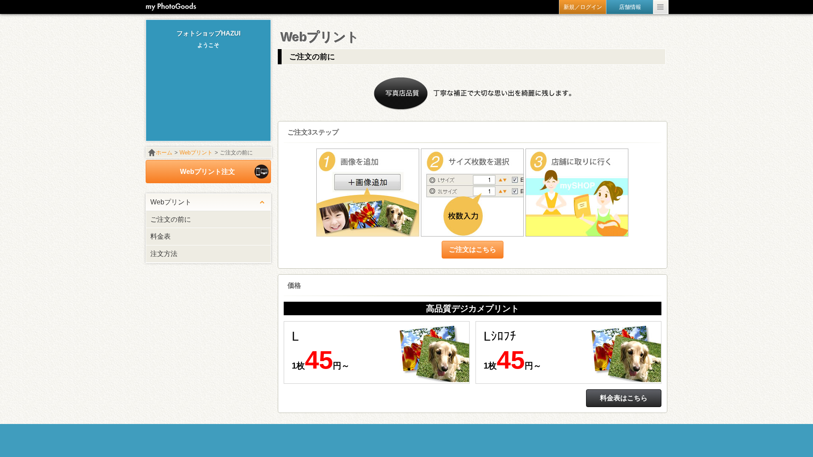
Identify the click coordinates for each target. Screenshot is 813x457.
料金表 (160, 236)
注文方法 (163, 253)
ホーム (164, 152)
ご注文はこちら (472, 249)
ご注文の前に (170, 219)
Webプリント (196, 152)
